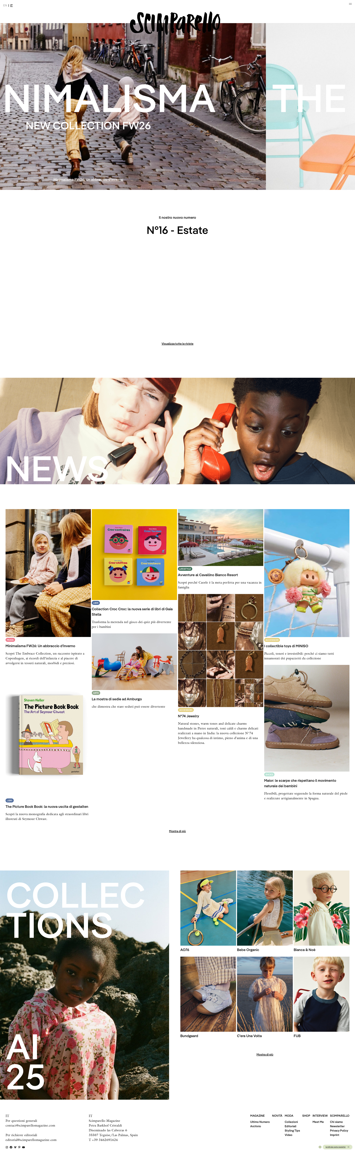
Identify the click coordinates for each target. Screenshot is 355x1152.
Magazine (257, 1115)
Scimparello (339, 1115)
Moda (289, 1115)
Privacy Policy (339, 1130)
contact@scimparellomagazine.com (30, 1125)
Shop (306, 1115)
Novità (277, 1115)
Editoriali (290, 1126)
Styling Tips (292, 1130)
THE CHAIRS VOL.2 (331, 179)
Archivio (255, 1126)
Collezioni (291, 1122)
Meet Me (318, 1122)
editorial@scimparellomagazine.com (31, 1140)
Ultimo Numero (260, 1122)
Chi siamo (336, 1122)
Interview (320, 1115)
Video (288, 1135)
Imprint (334, 1135)
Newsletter (337, 1126)
